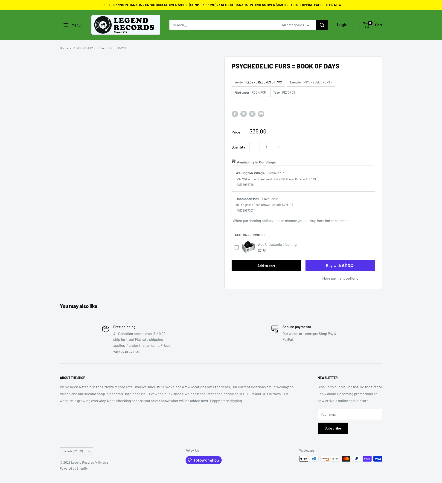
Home (64, 48)
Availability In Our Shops (256, 162)
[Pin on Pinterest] (243, 113)
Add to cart (266, 265)
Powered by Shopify (73, 468)
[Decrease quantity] (254, 147)
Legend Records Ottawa (264, 82)
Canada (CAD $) (72, 451)
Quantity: (239, 147)
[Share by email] (261, 113)
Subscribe (333, 428)
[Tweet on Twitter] (252, 113)
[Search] (322, 25)
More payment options (340, 278)
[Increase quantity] (279, 147)
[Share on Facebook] (235, 113)
